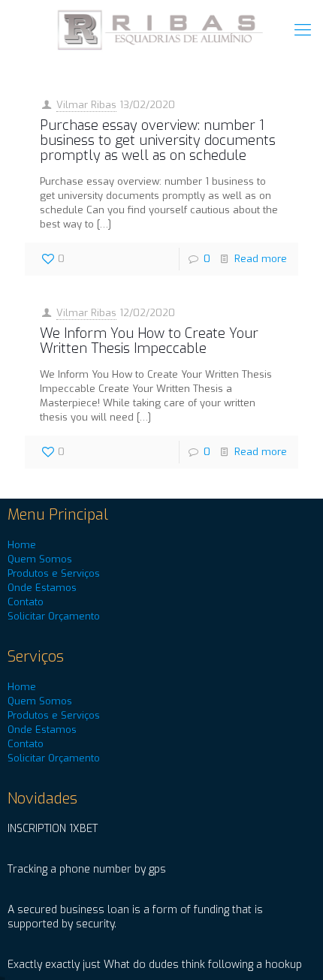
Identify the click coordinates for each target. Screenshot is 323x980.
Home (22, 544)
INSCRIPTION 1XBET (53, 829)
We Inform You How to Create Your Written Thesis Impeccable (149, 340)
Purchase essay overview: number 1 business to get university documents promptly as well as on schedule (158, 140)
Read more (260, 258)
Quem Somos (40, 559)
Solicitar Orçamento (54, 616)
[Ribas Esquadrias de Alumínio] (161, 30)
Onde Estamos (42, 587)
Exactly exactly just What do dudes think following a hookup (155, 964)
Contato (26, 602)
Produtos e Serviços (54, 573)
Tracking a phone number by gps (87, 869)
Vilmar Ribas (86, 104)
